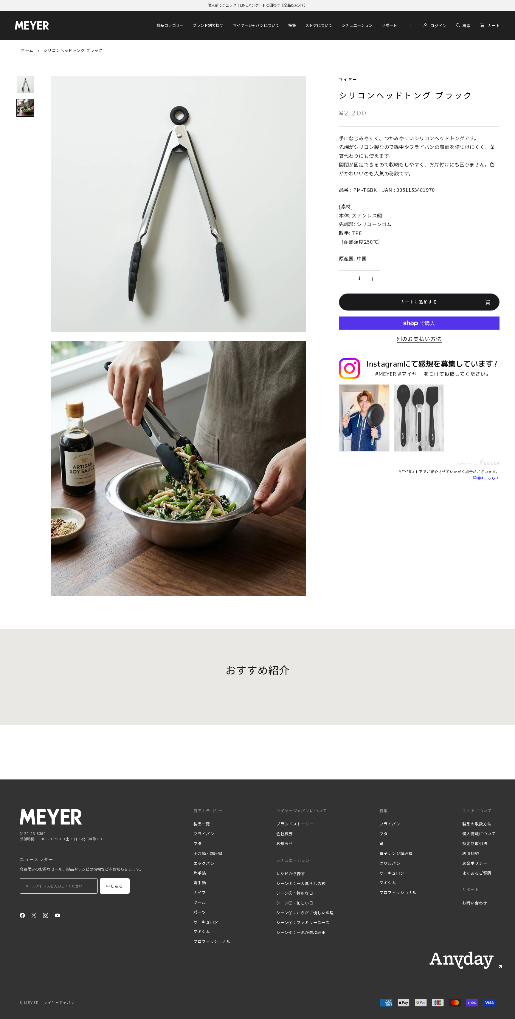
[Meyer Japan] (51, 817)
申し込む (114, 886)
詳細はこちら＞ (485, 478)
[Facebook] (22, 915)
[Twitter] (34, 915)
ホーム (27, 50)
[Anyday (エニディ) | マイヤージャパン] (462, 960)
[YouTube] (57, 915)
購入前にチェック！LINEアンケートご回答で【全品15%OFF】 (258, 5)
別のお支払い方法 (419, 338)
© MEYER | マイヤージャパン (47, 1003)
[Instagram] (45, 915)
